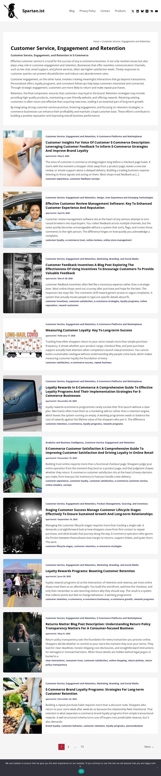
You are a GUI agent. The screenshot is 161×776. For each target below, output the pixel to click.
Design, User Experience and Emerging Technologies (125, 197)
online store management (117, 240)
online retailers (54, 484)
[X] (132, 11)
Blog (72, 11)
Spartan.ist (33, 11)
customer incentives (57, 301)
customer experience (57, 178)
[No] (157, 767)
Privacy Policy (88, 11)
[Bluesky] (142, 11)
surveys (67, 484)
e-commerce (75, 423)
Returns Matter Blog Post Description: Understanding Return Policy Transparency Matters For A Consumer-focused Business (98, 626)
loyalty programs (129, 301)
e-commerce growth (122, 599)
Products (120, 11)
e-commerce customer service (131, 480)
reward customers (68, 305)
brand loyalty (53, 725)
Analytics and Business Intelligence (64, 442)
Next (149, 746)
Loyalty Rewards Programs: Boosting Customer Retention (90, 571)
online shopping (118, 660)
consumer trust (74, 660)
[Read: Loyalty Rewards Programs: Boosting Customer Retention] (22, 583)
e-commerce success (82, 362)
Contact (105, 11)
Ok (81, 771)
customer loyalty (55, 240)
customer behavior (71, 725)
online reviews (94, 240)
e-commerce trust (75, 240)
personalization (134, 725)
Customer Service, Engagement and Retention (70, 136)
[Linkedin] (137, 11)
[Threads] (147, 11)
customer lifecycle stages (59, 546)
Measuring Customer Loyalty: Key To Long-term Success (89, 330)
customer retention (56, 423)
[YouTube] (156, 11)
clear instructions (55, 660)
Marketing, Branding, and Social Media (118, 258)
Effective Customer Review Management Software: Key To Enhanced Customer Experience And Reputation (99, 205)
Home (96, 41)
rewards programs (113, 423)
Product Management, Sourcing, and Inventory (122, 503)
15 (82, 746)
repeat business (102, 362)
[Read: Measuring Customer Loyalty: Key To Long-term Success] (22, 344)
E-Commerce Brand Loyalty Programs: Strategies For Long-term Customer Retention (95, 691)
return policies (136, 660)
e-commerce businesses (96, 599)
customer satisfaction (81, 301)
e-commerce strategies (106, 301)
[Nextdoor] (151, 11)
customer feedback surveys (85, 178)
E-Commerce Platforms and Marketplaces (119, 136)
